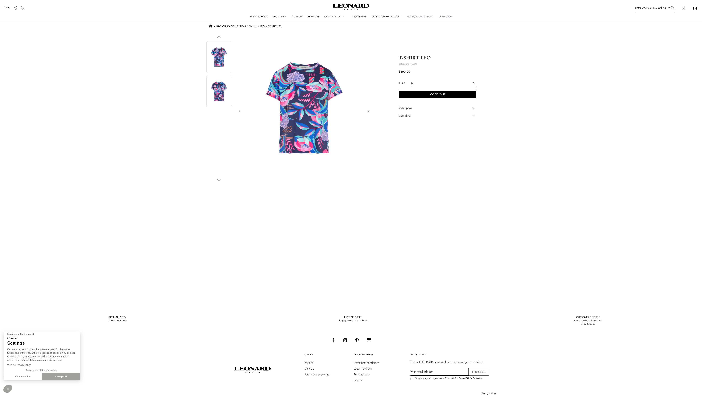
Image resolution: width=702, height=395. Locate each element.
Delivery (309, 368)
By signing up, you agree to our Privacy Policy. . (448, 378)
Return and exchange (316, 374)
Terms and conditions (366, 363)
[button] (695, 8)
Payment (309, 363)
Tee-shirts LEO (257, 26)
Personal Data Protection (470, 378)
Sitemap (358, 380)
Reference (404, 64)
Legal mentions (363, 368)
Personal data (361, 374)
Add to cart (437, 94)
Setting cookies (489, 393)
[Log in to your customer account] (684, 8)
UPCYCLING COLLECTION (231, 26)
